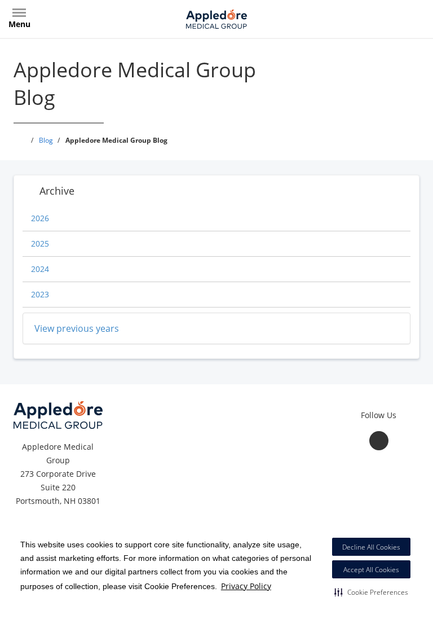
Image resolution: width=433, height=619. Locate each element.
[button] (371, 592)
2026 (40, 218)
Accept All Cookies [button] (371, 569)
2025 (40, 243)
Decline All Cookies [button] (371, 547)
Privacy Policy (246, 586)
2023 (40, 294)
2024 (40, 269)
